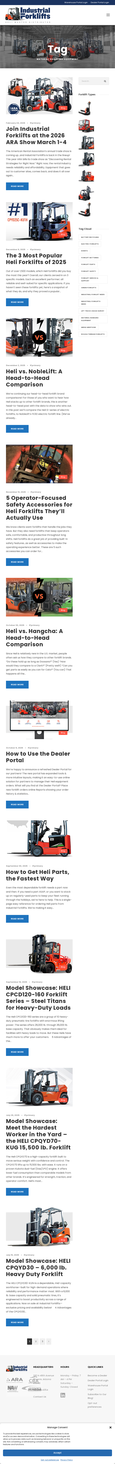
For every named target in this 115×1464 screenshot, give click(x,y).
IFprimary (35, 123)
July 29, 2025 (12, 1115)
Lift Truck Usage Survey (92, 311)
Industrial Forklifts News (90, 302)
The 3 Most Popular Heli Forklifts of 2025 (36, 259)
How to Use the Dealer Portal (38, 757)
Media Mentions (88, 327)
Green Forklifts (88, 287)
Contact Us (39, 1396)
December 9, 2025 (15, 249)
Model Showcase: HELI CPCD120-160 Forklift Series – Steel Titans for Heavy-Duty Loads (38, 998)
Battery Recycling (90, 237)
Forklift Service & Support (89, 279)
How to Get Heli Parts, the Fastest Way (37, 875)
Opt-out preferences (50, 1460)
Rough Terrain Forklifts (93, 334)
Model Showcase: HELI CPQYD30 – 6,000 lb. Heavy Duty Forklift (38, 1267)
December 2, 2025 (15, 365)
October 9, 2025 (14, 747)
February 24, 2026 (15, 123)
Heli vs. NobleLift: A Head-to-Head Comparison (34, 378)
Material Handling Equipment (90, 319)
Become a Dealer (97, 1375)
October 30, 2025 (15, 625)
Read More (17, 186)
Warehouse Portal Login (76, 2)
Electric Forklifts (90, 244)
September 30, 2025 (17, 866)
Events (84, 251)
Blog (63, 108)
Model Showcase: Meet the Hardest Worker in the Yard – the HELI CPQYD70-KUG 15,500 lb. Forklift (38, 1134)
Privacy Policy (66, 1460)
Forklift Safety (88, 271)
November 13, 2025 (16, 492)
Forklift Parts (88, 264)
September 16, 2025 (16, 982)
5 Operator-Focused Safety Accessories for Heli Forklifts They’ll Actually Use (39, 508)
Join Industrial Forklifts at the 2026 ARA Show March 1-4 (36, 135)
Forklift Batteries (90, 257)
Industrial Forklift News (93, 294)
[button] (110, 1427)
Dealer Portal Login (100, 2)
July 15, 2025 (12, 1255)
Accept (57, 1452)
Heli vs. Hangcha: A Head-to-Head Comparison (34, 637)
